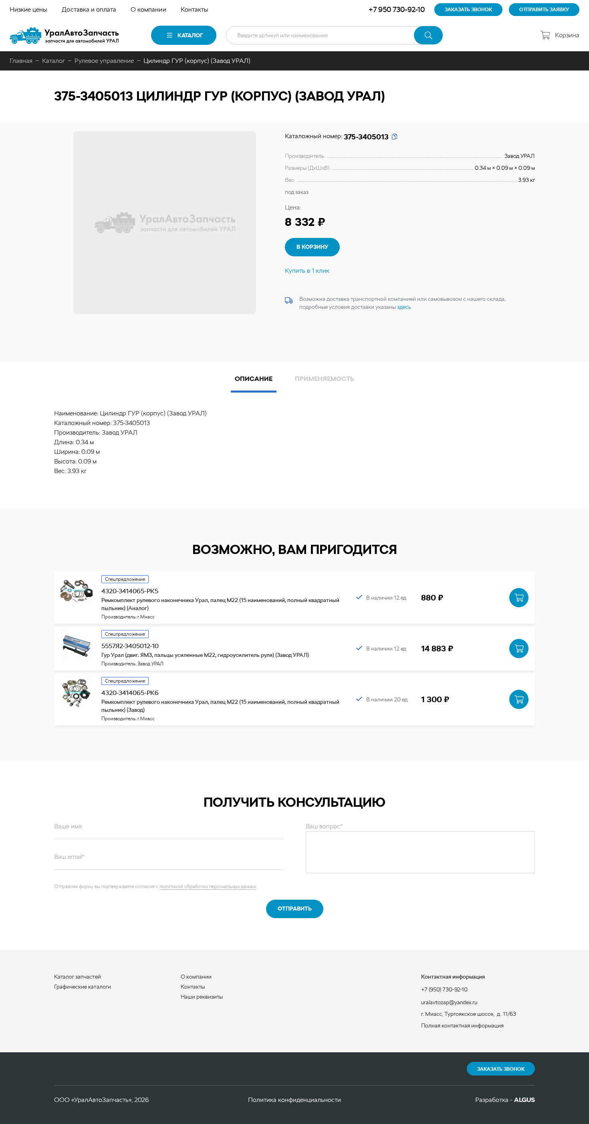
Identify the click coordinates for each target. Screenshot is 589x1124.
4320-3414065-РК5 (129, 591)
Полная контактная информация (462, 1025)
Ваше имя (68, 826)
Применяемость (324, 379)
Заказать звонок (500, 1069)
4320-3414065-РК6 (130, 693)
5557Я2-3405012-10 (130, 646)
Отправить (295, 908)
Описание (253, 379)
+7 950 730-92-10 (397, 9)
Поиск (428, 35)
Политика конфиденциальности (294, 1100)
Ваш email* (69, 856)
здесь (404, 307)
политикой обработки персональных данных (207, 886)
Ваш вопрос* (324, 826)
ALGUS (524, 1100)
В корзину (312, 247)
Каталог (190, 35)
